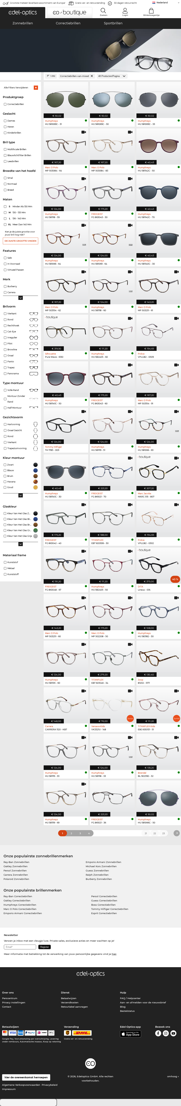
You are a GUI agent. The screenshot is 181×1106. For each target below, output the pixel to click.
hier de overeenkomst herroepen (26, 1077)
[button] (22, 12)
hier (114, 954)
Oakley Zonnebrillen (16, 866)
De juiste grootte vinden (20, 241)
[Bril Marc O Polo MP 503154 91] (158, 377)
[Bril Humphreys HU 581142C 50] (158, 144)
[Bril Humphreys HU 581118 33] (112, 750)
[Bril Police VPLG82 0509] (158, 331)
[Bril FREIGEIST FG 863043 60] (112, 377)
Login (125, 15)
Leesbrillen (13, 161)
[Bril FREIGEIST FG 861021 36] (112, 796)
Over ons (8, 992)
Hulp (123, 992)
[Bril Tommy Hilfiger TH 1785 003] (66, 424)
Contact (6, 1006)
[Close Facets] (20, 76)
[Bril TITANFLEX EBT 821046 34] (112, 657)
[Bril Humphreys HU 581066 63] (158, 424)
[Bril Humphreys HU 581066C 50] (158, 796)
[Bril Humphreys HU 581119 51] (112, 424)
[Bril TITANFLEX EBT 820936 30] (112, 517)
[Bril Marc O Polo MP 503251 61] (158, 284)
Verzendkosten (69, 1002)
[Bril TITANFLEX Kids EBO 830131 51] (158, 703)
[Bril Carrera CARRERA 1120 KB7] (66, 703)
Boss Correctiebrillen (103, 904)
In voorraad (13, 263)
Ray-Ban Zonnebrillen (16, 862)
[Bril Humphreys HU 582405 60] (112, 331)
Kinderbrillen (14, 132)
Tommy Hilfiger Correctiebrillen (109, 909)
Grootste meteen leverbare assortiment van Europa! (37, 3)
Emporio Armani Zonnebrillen (103, 862)
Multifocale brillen (16, 149)
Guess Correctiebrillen (104, 900)
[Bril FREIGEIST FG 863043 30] (112, 191)
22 (154, 833)
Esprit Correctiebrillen (104, 913)
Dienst (65, 992)
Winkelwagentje (151, 15)
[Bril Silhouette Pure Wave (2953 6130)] (66, 331)
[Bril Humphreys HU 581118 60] (112, 284)
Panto (10, 361)
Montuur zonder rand (16, 399)
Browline (12, 349)
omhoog (172, 1076)
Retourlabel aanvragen (74, 1006)
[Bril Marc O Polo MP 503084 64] (66, 144)
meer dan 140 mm (20, 224)
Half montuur (14, 407)
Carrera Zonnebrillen (16, 874)
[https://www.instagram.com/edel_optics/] (166, 1034)
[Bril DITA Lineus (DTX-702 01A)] (158, 564)
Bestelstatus (127, 1011)
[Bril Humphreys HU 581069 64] (112, 238)
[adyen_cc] (4, 1033)
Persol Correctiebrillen (104, 896)
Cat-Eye (11, 331)
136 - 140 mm (18, 218)
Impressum (9, 1089)
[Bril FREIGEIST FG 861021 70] (112, 470)
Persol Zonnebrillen (15, 870)
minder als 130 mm (21, 206)
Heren (10, 126)
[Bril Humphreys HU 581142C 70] (158, 191)
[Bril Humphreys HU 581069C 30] (112, 98)
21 (146, 833)
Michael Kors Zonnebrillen (101, 866)
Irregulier (12, 337)
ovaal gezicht (14, 430)
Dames (11, 120)
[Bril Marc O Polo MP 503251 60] (66, 610)
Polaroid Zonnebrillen (16, 879)
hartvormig (13, 424)
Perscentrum (9, 998)
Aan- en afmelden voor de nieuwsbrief (143, 1002)
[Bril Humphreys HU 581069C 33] (158, 98)
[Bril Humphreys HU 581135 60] (66, 657)
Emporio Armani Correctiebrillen (23, 913)
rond (10, 436)
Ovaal (10, 355)
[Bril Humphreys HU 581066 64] (66, 238)
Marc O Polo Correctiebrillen (20, 909)
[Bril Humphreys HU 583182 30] (158, 610)
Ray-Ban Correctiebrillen (18, 896)
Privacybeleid (49, 1084)
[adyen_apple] (51, 1033)
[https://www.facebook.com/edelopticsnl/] (158, 1034)
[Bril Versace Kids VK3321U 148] (112, 703)
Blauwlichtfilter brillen (19, 155)
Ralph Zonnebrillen (97, 874)
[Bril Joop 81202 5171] (158, 657)
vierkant (11, 442)
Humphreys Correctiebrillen (20, 904)
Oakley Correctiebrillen (17, 900)
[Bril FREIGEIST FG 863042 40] (66, 517)
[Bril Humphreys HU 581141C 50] (66, 377)
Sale (9, 257)
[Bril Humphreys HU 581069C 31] (66, 98)
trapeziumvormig (17, 448)
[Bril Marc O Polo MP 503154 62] (66, 284)
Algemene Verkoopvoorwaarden (21, 1084)
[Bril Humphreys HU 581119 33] (66, 750)
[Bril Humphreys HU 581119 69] (66, 796)
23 (163, 833)
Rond (10, 319)
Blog (122, 1006)
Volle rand (13, 390)
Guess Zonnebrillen (97, 870)
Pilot (9, 343)
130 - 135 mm (18, 212)
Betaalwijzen (68, 998)
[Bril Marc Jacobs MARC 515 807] (158, 470)
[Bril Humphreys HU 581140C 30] (158, 238)
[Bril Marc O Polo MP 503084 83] (112, 144)
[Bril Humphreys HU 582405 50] (112, 564)
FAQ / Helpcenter (130, 998)
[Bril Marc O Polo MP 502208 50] (112, 610)
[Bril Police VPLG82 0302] (158, 517)
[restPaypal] (30, 1033)
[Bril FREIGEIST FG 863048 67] (66, 564)
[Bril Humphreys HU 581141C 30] (66, 470)
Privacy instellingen (13, 1002)
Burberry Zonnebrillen (99, 879)
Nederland (162, 2)
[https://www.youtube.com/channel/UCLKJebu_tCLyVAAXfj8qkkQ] (173, 1034)
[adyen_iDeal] (41, 1033)
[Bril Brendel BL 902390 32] (158, 750)
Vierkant (11, 313)
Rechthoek (13, 325)
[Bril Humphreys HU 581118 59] (66, 191)
